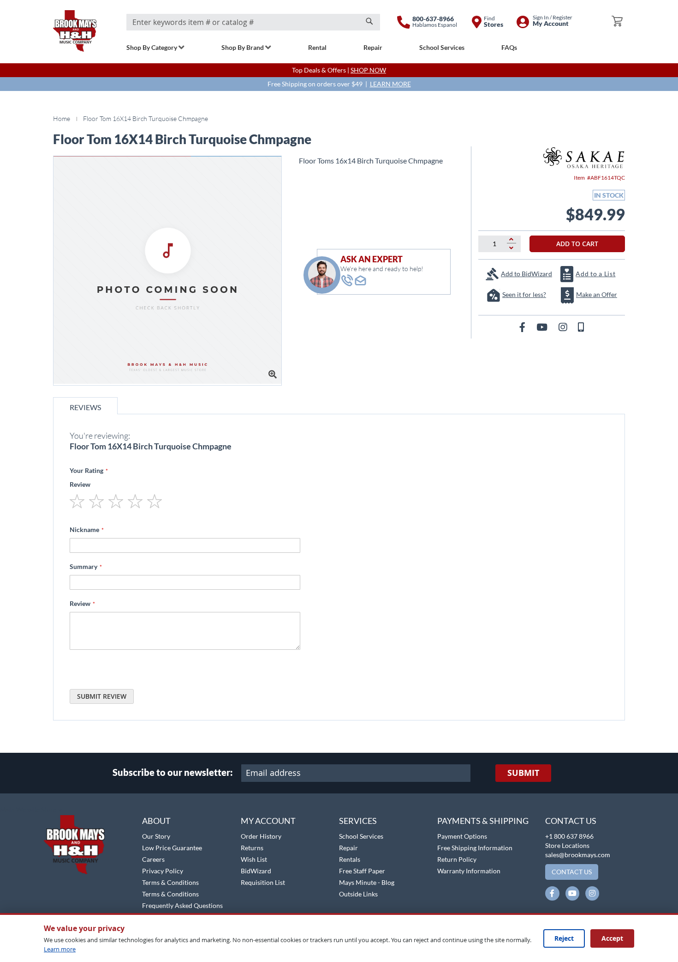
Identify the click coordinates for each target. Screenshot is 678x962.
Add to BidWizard (526, 274)
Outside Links (358, 894)
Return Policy (456, 859)
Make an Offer (596, 294)
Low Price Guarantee (172, 848)
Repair (348, 848)
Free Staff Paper (362, 871)
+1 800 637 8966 (569, 836)
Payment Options (462, 836)
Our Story (156, 836)
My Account (268, 821)
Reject (564, 938)
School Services (361, 836)
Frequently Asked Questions (182, 905)
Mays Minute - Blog (366, 882)
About (156, 821)
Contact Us (570, 821)
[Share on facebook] (523, 327)
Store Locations (567, 845)
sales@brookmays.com (577, 855)
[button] (31, 810)
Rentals (349, 859)
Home (61, 118)
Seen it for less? (524, 294)
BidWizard (256, 871)
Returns (252, 848)
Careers (153, 859)
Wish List (254, 859)
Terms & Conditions (170, 882)
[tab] (85, 405)
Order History (261, 836)
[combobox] (253, 22)
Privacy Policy (162, 871)
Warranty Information (468, 871)
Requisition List (263, 882)
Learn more (60, 949)
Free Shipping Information (474, 848)
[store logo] (74, 31)
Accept (612, 938)
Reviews (85, 407)
